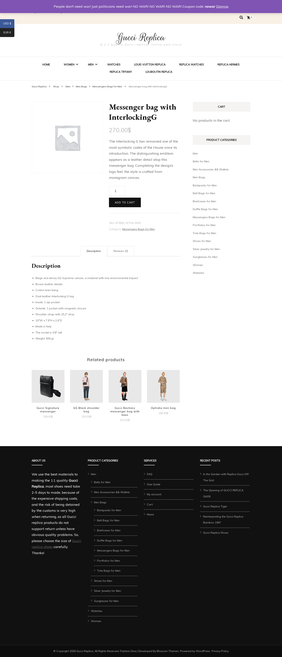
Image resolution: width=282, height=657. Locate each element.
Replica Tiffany (121, 71)
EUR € (8, 33)
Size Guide (153, 484)
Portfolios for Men (204, 225)
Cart (150, 504)
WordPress (203, 651)
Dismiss (222, 6)
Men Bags (199, 177)
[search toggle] (241, 17)
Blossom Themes (168, 651)
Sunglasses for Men (205, 257)
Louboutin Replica (159, 71)
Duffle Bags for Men (205, 209)
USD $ (8, 24)
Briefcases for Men (204, 201)
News (150, 514)
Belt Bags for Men (204, 193)
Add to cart (125, 202)
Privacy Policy (220, 651)
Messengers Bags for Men (138, 229)
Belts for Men (201, 161)
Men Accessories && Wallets (211, 169)
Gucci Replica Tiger (215, 506)
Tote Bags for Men (204, 233)
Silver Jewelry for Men (206, 249)
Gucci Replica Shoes (215, 532)
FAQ (149, 474)
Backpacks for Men (205, 185)
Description (94, 251)
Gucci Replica (141, 37)
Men (91, 64)
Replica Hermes (229, 64)
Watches (113, 64)
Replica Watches (191, 64)
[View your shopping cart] (248, 17)
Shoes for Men (202, 241)
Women (69, 64)
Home (46, 64)
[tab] (94, 251)
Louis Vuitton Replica (150, 64)
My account (154, 494)
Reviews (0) (121, 251)
